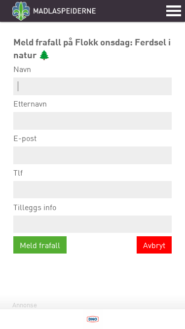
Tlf (18, 173)
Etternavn (30, 104)
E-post (25, 138)
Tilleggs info (34, 207)
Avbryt (154, 245)
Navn (22, 69)
